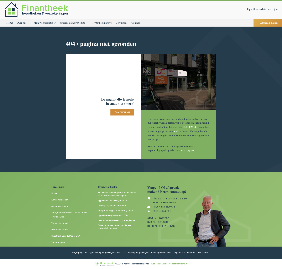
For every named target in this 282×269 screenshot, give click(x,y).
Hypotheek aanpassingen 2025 (112, 200)
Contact (135, 22)
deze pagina (187, 150)
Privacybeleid (204, 252)
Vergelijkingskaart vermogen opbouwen (154, 252)
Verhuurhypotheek (59, 223)
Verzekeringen (58, 242)
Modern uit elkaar (59, 229)
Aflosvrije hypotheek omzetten (112, 205)
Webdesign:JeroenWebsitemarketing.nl (169, 264)
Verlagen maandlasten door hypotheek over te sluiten (69, 214)
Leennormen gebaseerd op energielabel (116, 220)
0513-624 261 (190, 127)
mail (175, 131)
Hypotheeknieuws (102, 22)
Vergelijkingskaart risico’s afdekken (117, 252)
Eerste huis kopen (59, 200)
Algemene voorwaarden (185, 252)
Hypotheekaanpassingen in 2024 (113, 215)
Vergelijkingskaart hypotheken (86, 252)
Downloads (121, 22)
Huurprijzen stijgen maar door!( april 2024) (117, 210)
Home (9, 22)
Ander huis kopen (59, 206)
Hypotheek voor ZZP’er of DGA (65, 236)
